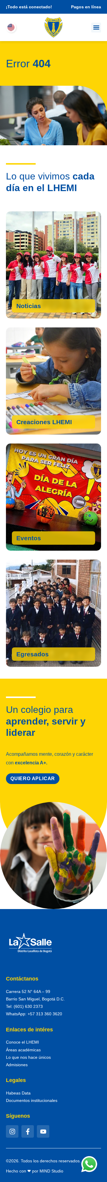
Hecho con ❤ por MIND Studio (34, 1171)
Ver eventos (35, 539)
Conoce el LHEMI (22, 1042)
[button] (96, 27)
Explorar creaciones (48, 423)
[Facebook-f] (27, 1131)
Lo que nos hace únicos (28, 1057)
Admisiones (17, 1064)
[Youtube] (43, 1131)
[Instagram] (12, 1131)
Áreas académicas (23, 1049)
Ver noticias (35, 307)
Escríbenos (33, 655)
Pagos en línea (86, 6)
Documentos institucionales (31, 1100)
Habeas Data (18, 1093)
